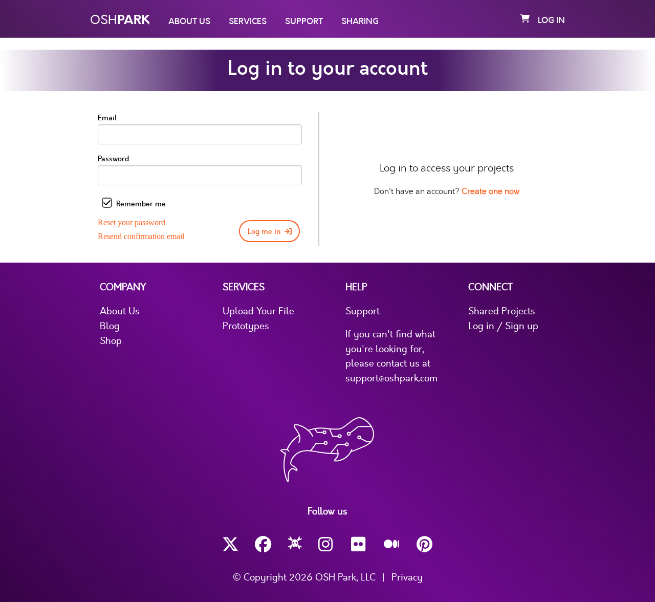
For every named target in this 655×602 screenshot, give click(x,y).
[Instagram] (326, 544)
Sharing (360, 21)
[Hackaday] (295, 544)
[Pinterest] (425, 544)
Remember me (141, 204)
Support (304, 21)
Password (113, 159)
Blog (110, 326)
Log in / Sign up (503, 326)
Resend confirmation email (141, 236)
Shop (111, 341)
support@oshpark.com (391, 378)
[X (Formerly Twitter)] (230, 544)
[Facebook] (263, 544)
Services (248, 21)
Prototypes (246, 326)
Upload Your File (258, 311)
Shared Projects (501, 311)
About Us (189, 21)
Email (107, 118)
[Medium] (392, 544)
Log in (551, 20)
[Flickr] (359, 544)
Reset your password (131, 222)
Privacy (407, 577)
